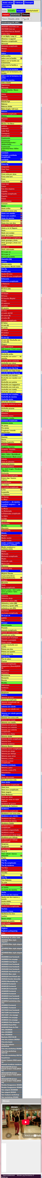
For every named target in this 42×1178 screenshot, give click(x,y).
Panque (4, 623)
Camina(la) (5, 136)
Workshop (15, 14)
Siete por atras (7, 797)
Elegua (4, 344)
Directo (4, 262)
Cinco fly (4, 164)
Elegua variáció (7, 347)
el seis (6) (5, 325)
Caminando (5, 138)
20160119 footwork (8, 984)
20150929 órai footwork (10, 964)
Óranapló (29, 2)
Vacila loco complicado (10, 906)
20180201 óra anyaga (9, 1017)
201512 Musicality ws (9, 981)
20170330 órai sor (8, 29)
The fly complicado (8, 863)
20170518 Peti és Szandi (10, 31)
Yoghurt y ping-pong (9, 931)
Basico (4, 116)
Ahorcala (4, 87)
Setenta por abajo (8, 751)
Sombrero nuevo (7, 832)
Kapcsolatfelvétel (9, 1175)
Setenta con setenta (9, 727)
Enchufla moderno (8, 402)
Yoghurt (4, 928)
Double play (6, 271)
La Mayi (4, 499)
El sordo (4, 328)
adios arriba (6, 56)
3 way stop (5, 34)
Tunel (3, 885)
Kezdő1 (11, 11)
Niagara (4, 580)
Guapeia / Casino (8, 447)
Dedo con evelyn (7, 233)
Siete (3, 775)
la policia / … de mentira (10, 502)
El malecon (5, 303)
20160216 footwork (8, 994)
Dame (3, 206)
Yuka (3, 933)
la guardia (5, 492)
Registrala (5, 670)
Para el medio (6, 625)
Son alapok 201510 (8, 1092)
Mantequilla (5, 531)
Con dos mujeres (7, 189)
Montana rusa (6, 568)
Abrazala (4, 44)
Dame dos (5, 221)
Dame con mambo (8, 213)
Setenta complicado (9, 700)
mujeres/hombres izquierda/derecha (8, 577)
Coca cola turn (7, 176)
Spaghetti (5, 846)
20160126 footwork (8, 986)
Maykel (4, 535)
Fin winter (5, 428)
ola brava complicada (9, 613)
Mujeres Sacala (7, 573)
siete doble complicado (10, 785)
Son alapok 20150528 (9, 1090)
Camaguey (5, 133)
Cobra (3, 172)
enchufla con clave (8, 363)
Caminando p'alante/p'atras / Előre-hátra (10, 148)
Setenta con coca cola (9, 717)
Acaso (3, 51)
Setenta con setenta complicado (9, 730)
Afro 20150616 (6, 1034)
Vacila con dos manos (9, 895)
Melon (3, 551)
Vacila (3, 892)
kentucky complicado (9, 476)
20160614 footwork (8, 1005)
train (3, 875)
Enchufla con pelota (9, 382)
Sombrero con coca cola (10, 813)
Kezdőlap (7, 6)
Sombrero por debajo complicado (9, 840)
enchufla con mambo (9, 375)
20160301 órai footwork (10, 998)
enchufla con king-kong (10, 373)
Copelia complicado (9, 194)
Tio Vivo (4, 868)
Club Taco (5, 169)
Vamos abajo (6, 918)
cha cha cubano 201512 (10, 1039)
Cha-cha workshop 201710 (11, 1055)
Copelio (4, 196)
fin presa (4, 425)
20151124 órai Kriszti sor (10, 976)
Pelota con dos (7, 649)
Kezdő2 (20, 11)
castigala (4, 159)
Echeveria (5, 279)
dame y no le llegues (9, 228)
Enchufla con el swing (9, 366)
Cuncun (4, 203)
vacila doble (6, 901)
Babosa (4, 104)
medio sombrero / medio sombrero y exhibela (10, 544)
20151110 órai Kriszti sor (10, 971)
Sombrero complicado (9, 811)
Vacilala (4, 909)
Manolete (5, 528)
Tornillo (4, 873)
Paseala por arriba (8, 635)
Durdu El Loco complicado (11, 276)
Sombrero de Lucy (8, 818)
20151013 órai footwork (10, 967)
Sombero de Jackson (9, 806)
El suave (4, 330)
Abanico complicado (9, 41)
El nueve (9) (6, 315)
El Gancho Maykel (8, 298)
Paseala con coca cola (10, 633)
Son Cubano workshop (10, 1095)
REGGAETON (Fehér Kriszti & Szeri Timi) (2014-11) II (11, 1074)
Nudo (3, 585)
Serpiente (5, 692)
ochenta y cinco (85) (9, 601)
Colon (3, 186)
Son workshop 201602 (9, 1097)
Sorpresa (4, 844)
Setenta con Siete (8, 734)
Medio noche (6, 538)
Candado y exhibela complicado (9, 156)
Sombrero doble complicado (7, 826)
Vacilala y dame (7, 911)
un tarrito (5, 887)
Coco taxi (5, 184)
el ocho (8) (5, 318)
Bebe (3, 121)
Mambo (4, 526)
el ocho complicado (9, 320)
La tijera (4, 516)
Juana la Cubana (7, 464)
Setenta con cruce (8, 720)
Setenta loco (6, 741)
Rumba (4, 683)
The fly (4, 860)
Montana (4, 566)
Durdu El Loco (6, 274)
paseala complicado (9, 630)
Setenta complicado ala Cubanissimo (10, 703)
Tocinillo (4, 870)
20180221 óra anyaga (9, 1020)
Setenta (4, 695)
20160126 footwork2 (9, 989)
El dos (3, 291)
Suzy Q (4, 851)
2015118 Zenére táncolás (10, 979)
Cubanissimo (6, 201)
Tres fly (4, 877)
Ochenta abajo (7, 598)
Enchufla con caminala (10, 361)
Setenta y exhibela (8, 765)
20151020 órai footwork (10, 969)
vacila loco (5, 904)
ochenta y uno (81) (8, 608)
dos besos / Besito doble (11, 266)
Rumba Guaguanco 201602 (11, 1087)
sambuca (4, 688)
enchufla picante (7, 408)
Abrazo (4, 48)
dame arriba (5, 208)
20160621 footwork (8, 1008)
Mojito (3, 559)
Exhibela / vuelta (7, 418)
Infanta (4, 459)
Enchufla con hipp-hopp (10, 370)
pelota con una (7, 654)
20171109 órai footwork (10, 1012)
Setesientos (6, 772)
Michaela (4, 554)
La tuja (4, 518)
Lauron (4, 521)
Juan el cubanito (7, 462)
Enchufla (4, 352)
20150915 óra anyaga (9, 959)
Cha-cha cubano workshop (7, 1045)
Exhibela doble (7, 423)
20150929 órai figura (9, 962)
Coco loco (5, 181)
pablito (4, 618)
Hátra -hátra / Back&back (10, 454)
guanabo (4, 444)
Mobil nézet (8, 2)
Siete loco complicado (9, 790)
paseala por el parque (9, 637)
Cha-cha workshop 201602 (11, 1049)
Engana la (5, 411)
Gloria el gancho (7, 442)
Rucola (4, 680)
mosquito (5, 571)
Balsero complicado (9, 114)
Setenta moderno (8, 744)
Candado (4, 153)
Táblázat (19, 2)
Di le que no (6, 252)
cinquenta (5, 167)
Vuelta (3, 926)
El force (4, 296)
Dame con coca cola (9, 211)
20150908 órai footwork (10, 957)
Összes (26, 14)
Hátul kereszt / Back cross (11, 457)
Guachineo (5, 1058)
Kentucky (5, 473)
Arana (3, 94)
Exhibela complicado (9, 421)
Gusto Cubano (7, 452)
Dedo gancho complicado (11, 238)
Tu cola (4, 882)
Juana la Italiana (7, 466)
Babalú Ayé (5, 101)
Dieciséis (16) (6, 259)
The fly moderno (7, 865)
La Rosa (4, 509)
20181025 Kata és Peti (9, 1027)
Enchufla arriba (7, 354)
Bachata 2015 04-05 (8, 1037)
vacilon (4, 916)
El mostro (5, 308)
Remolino (5, 673)
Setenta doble (6, 736)
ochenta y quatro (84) (9, 606)
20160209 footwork (8, 991)
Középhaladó (32, 11)
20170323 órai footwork (10, 1010)
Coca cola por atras (8, 174)
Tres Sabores (6, 880)
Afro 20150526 (6, 1030)
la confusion (6, 482)
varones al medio (8, 921)
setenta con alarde (8, 706)
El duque (4, 293)
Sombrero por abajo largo (11, 835)
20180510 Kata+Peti (8, 1025)
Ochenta (4, 596)
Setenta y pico (6, 767)
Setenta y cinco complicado (7, 762)
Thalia (3, 858)
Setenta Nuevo (7, 746)
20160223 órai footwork (10, 996)
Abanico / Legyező (8, 39)
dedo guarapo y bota (9, 240)
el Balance (5, 284)
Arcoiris (4, 97)
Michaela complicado (9, 556)
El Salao (4, 323)
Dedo (3, 230)
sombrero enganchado (10, 830)
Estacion (4, 413)
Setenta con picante (9, 725)
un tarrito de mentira (9, 890)
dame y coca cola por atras (11, 225)
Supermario (5, 849)
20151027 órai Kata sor (10, 26)
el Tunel (4, 335)
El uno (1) (5, 337)
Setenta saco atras (8, 756)
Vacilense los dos (8, 914)
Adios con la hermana (9, 69)
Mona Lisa (5, 564)
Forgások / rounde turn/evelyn (8, 431)
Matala (3, 533)
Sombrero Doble (7, 823)
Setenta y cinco (7, 758)
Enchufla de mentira (9, 397)
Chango (4, 162)
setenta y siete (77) (8, 770)
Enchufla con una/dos (9, 394)
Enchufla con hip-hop (9, 368)
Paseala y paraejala (8, 640)
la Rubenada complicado (10, 513)
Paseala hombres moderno (11, 1064)
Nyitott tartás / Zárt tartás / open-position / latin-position (11, 591)
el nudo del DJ (7, 313)
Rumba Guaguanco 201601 (11, 1085)
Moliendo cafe (6, 561)
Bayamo (4, 119)
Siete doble (5, 782)
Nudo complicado (8, 587)
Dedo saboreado (7, 249)
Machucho (5, 523)
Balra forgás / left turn (9, 109)
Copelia (4, 191)
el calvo (4, 286)
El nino (4, 311)
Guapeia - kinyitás (8, 449)
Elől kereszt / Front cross (10, 349)
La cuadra (5, 485)
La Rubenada (6, 511)
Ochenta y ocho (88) (9, 603)
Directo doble (6, 264)
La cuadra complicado (9, 487)
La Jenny (5, 497)
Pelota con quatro (8, 651)
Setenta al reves (7, 697)
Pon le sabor (6, 659)
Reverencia (5, 675)
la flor (3, 490)
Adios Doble (6, 83)
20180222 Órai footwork (10, 1022)
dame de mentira (7, 218)
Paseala (4, 628)
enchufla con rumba (9, 389)
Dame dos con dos (8, 223)
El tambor (5, 333)
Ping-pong (5, 656)
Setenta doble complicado (11, 739)
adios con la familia (8, 58)
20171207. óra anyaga (9, 1015)
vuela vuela (5, 923)
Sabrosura (5, 685)
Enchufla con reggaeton (10, 384)
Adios (3, 53)
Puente (4, 661)
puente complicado (8, 664)
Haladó (6, 14)
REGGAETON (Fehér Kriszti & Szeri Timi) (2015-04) (11, 1080)
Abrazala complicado (9, 46)
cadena (4, 126)
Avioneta (4, 99)
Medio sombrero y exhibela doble (8, 548)
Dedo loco (5, 247)
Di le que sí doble (8, 257)
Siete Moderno (7, 794)
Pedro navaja (6, 642)
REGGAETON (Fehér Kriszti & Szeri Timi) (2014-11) (11, 1068)
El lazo (3, 301)
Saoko (3, 690)
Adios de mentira (7, 80)
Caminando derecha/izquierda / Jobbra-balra (8, 142)
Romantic (5, 678)
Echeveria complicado (9, 281)
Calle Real (5, 131)
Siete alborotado (7, 777)
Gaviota (4, 437)
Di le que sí (5, 254)
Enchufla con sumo (8, 392)
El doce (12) (6, 288)
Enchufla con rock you (10, 387)
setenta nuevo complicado (11, 749)
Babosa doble (6, 106)
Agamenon (5, 85)
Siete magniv (6, 792)
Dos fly (4, 269)
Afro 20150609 (6, 1032)
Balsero (4, 111)
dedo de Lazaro (7, 235)
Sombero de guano (8, 804)
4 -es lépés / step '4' (8, 36)
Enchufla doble (7, 399)
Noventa (4, 582)
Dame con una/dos (8, 216)
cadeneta (5, 128)
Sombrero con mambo (9, 816)
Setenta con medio (8, 722)
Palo (3, 620)
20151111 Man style (8, 974)
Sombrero (5, 808)
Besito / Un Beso (7, 123)
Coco (3, 179)
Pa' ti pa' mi (5, 615)
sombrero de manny (9, 821)
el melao (4, 306)
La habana (5, 494)
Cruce (3, 199)
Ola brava (5, 610)
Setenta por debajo (8, 753)
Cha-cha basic (6, 1042)
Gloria (3, 439)
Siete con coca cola (8, 780)
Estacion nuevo (7, 416)
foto (3, 435)
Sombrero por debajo (9, 837)
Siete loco (5, 787)
